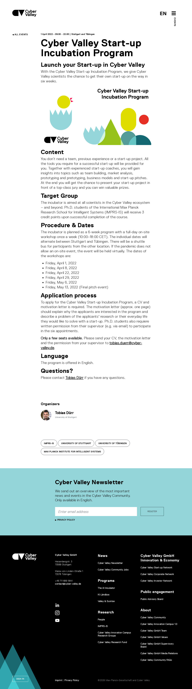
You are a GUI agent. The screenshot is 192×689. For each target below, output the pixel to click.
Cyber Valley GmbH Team (154, 630)
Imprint (58, 680)
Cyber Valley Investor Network (156, 580)
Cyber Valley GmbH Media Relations (159, 653)
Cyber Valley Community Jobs (113, 569)
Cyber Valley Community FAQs (156, 660)
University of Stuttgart (76, 443)
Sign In (20, 679)
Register (152, 511)
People (101, 619)
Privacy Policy (66, 520)
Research (106, 612)
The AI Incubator (106, 588)
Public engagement (157, 592)
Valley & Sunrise (106, 601)
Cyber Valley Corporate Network (157, 574)
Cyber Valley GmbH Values (154, 637)
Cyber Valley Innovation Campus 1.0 (159, 624)
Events (175, 22)
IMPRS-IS (49, 443)
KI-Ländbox (104, 594)
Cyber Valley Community (153, 617)
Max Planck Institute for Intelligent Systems (72, 451)
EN (163, 13)
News (102, 556)
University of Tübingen (112, 443)
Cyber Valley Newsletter (110, 563)
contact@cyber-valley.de (68, 583)
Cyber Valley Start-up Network (156, 567)
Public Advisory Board (152, 599)
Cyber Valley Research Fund (112, 642)
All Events (21, 34)
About (146, 610)
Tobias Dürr (75, 378)
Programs (106, 581)
